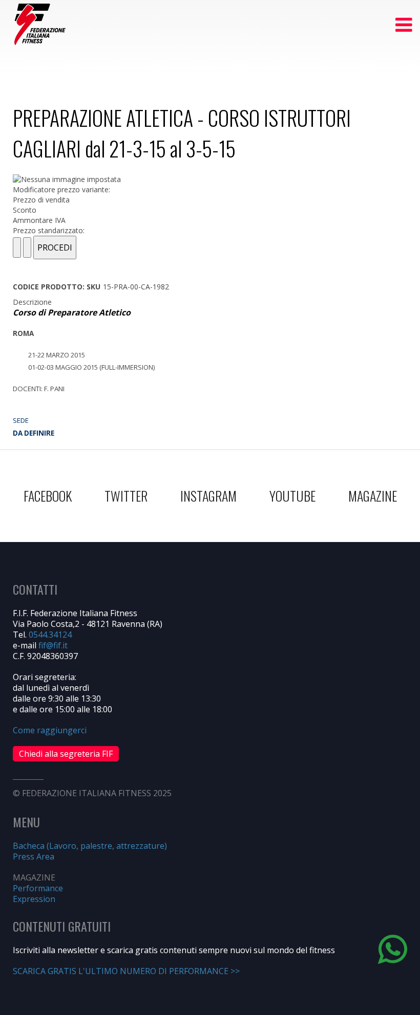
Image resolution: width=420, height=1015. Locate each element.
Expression (34, 899)
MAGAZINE (372, 496)
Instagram (208, 496)
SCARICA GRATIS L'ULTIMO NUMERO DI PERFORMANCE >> (126, 971)
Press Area (33, 856)
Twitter (126, 496)
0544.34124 (50, 634)
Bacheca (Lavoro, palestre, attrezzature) (90, 845)
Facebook (48, 496)
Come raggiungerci (50, 730)
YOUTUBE (292, 496)
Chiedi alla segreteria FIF (66, 753)
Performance (38, 888)
